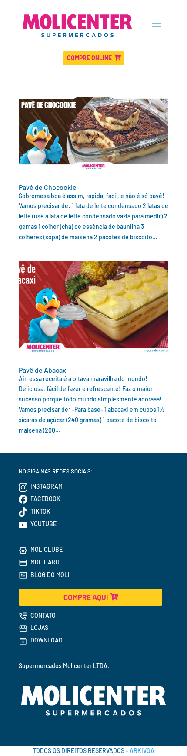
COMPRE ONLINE (89, 58)
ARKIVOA (142, 750)
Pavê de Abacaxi (43, 370)
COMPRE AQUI (85, 597)
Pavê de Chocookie (48, 187)
